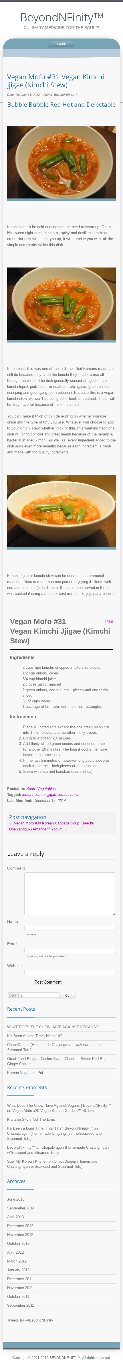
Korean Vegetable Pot (25, 1073)
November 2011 (20, 1288)
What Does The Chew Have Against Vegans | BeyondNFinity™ (59, 1105)
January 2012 (18, 1270)
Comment (15, 868)
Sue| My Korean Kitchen (27, 1161)
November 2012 (20, 1235)
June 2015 (15, 1199)
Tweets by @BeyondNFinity (30, 1320)
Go (67, 995)
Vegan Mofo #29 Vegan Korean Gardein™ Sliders (53, 1110)
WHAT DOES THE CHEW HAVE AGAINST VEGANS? (52, 1027)
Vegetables (46, 789)
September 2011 (20, 1305)
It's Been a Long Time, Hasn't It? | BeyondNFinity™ (50, 1128)
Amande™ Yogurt (50, 829)
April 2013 (15, 1217)
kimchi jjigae (45, 795)
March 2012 (17, 1261)
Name (12, 921)
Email (12, 943)
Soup (30, 789)
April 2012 (15, 1252)
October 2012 (18, 1243)
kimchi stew (68, 795)
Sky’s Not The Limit (38, 1119)
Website (14, 965)
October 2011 (18, 1296)
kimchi (27, 795)
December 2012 (20, 1226)
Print (109, 621)
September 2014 (20, 1208)
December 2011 (20, 1279)
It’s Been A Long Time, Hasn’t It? (34, 1036)
